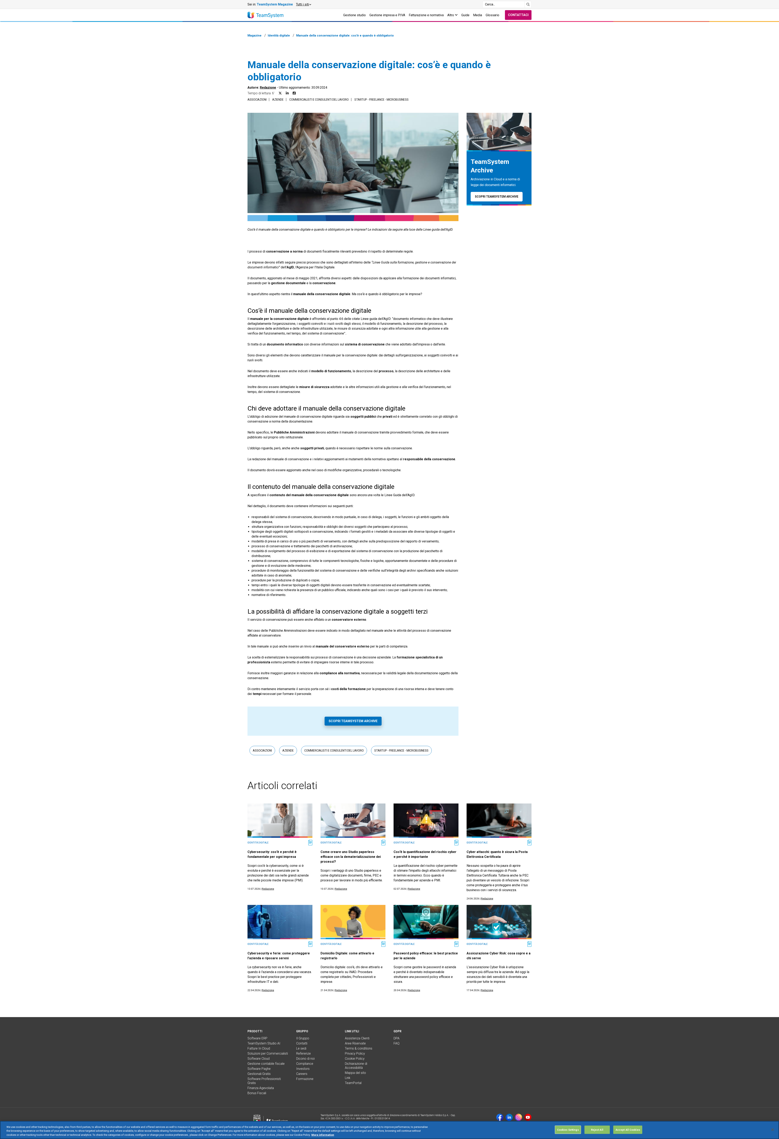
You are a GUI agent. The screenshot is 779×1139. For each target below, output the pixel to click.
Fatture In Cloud (258, 1048)
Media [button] (477, 15)
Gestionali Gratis (259, 1074)
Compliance (304, 1064)
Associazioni (257, 99)
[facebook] (500, 1117)
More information (322, 1134)
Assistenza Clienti (357, 1038)
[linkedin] (509, 1117)
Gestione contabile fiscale (266, 1064)
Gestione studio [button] (354, 15)
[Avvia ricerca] (528, 4)
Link (347, 1078)
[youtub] (528, 1117)
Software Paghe (259, 1069)
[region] (389, 1130)
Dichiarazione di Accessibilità (356, 1066)
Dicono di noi (305, 1058)
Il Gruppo (302, 1038)
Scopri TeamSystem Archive (353, 721)
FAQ (396, 1043)
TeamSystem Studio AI (263, 1043)
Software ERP (257, 1038)
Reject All (597, 1129)
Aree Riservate (355, 1043)
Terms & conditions (358, 1048)
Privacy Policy (355, 1053)
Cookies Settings (568, 1129)
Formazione (304, 1079)
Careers (301, 1074)
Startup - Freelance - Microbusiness (381, 99)
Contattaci (518, 15)
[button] (303, 4)
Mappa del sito (355, 1073)
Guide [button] (465, 15)
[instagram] (518, 1117)
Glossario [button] (492, 15)
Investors (303, 1069)
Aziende (278, 99)
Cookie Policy (355, 1058)
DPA (396, 1038)
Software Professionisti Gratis (264, 1081)
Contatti (301, 1043)
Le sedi (301, 1048)
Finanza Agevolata (260, 1088)
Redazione (268, 87)
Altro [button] (451, 15)
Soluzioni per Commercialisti (267, 1053)
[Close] (772, 1129)
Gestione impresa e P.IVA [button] (387, 15)
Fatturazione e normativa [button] (426, 15)
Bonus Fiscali (256, 1093)
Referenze (303, 1053)
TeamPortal (353, 1083)
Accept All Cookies (627, 1129)
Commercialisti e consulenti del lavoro (319, 99)
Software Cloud (258, 1058)
